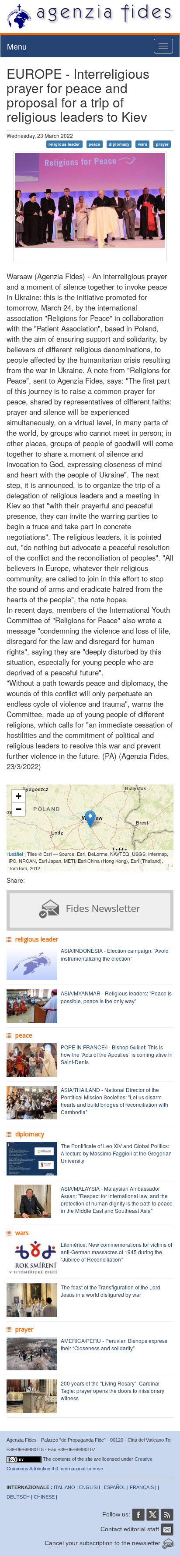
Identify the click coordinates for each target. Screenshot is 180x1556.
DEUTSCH (18, 1496)
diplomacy (119, 144)
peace (94, 144)
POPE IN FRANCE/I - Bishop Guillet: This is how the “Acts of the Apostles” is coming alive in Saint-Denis (117, 1054)
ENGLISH (89, 1487)
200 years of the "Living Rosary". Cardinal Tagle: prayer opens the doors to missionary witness (112, 1390)
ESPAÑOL (115, 1487)
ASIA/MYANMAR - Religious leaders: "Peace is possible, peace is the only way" (116, 996)
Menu (17, 46)
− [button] (18, 809)
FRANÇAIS (142, 1487)
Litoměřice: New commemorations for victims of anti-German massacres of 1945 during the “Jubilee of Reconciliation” (116, 1252)
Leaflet (16, 853)
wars (142, 144)
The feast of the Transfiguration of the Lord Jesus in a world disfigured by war (110, 1290)
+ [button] (18, 796)
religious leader (64, 144)
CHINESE (44, 1496)
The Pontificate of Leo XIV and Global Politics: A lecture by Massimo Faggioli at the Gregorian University (116, 1153)
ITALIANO (64, 1487)
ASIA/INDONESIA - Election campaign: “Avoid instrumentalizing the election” (115, 954)
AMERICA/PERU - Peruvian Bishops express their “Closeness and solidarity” (114, 1344)
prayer (162, 144)
